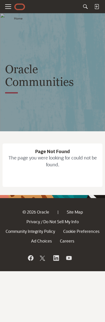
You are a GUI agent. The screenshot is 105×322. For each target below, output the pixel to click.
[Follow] (43, 258)
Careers (67, 241)
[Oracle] (30, 258)
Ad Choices (41, 241)
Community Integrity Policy (30, 231)
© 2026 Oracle (35, 212)
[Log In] (96, 6)
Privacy (33, 221)
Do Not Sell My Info (61, 221)
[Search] (85, 6)
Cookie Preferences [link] (81, 231)
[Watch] (68, 258)
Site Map (75, 212)
